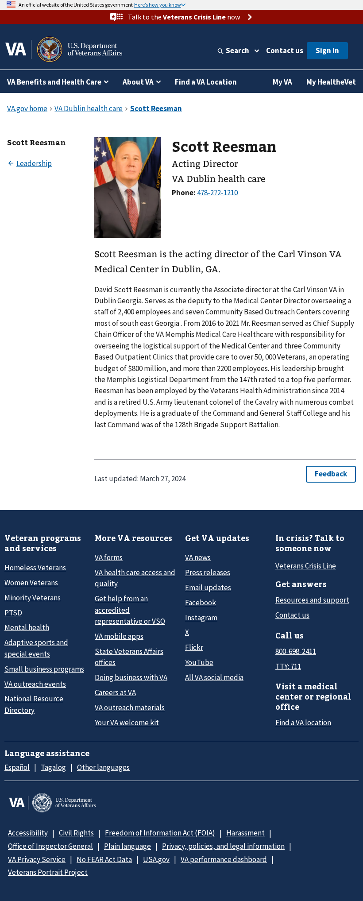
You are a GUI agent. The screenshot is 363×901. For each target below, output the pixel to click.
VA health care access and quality (135, 578)
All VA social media (214, 677)
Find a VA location (303, 722)
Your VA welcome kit (127, 722)
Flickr (194, 647)
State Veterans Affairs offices (129, 656)
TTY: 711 (288, 666)
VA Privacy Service (37, 859)
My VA (282, 82)
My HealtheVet (331, 82)
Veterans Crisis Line (305, 566)
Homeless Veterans (35, 567)
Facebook (200, 602)
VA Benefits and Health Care (54, 82)
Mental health (26, 627)
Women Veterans (31, 583)
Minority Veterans (32, 598)
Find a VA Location (206, 82)
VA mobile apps (119, 636)
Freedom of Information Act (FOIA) (160, 833)
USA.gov (156, 859)
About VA (138, 82)
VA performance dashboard (224, 859)
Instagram (201, 618)
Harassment (245, 833)
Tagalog (53, 767)
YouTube (199, 662)
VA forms (109, 557)
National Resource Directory (33, 704)
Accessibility (28, 833)
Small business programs (44, 669)
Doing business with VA (131, 677)
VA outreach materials (130, 707)
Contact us (284, 50)
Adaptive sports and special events (36, 648)
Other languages (103, 767)
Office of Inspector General (50, 846)
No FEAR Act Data (104, 859)
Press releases (207, 572)
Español (17, 767)
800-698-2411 (295, 651)
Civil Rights (76, 833)
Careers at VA (115, 692)
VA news (198, 557)
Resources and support (312, 600)
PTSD (13, 613)
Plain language (127, 846)
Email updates (208, 587)
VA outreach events (35, 684)
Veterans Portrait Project (48, 872)
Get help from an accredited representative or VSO (130, 610)
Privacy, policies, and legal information (223, 846)
